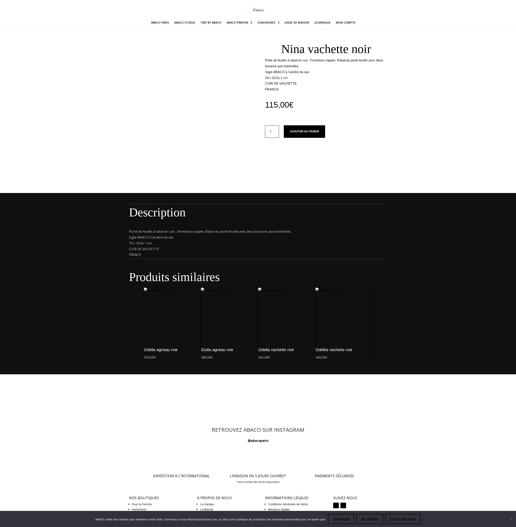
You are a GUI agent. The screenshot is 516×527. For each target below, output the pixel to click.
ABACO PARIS (160, 22)
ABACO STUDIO (184, 22)
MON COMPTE (346, 22)
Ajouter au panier (304, 131)
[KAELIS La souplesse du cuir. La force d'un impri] (258, 403)
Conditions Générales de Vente (288, 504)
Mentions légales (279, 509)
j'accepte (341, 519)
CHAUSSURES (266, 22)
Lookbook (206, 509)
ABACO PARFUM (237, 22)
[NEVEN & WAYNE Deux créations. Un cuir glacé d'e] (171, 389)
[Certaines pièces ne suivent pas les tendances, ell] (344, 408)
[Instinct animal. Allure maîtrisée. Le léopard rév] (171, 403)
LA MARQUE (322, 22)
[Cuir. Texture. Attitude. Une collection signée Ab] (258, 387)
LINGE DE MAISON (297, 22)
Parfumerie (139, 509)
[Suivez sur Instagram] (336, 505)
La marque (207, 504)
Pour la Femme (142, 504)
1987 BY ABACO (210, 22)
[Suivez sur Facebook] (343, 505)
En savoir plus (403, 519)
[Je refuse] (511, 519)
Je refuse (370, 519)
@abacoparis (258, 440)
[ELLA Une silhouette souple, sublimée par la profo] (344, 389)
